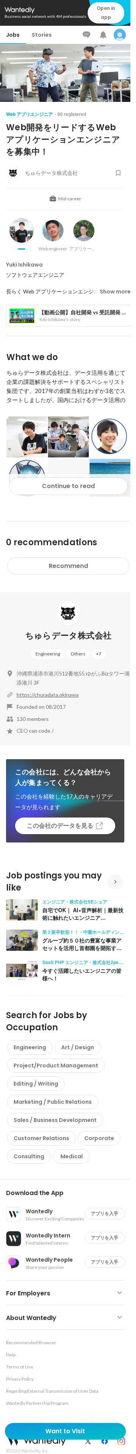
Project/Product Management (56, 1065)
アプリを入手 (104, 1213)
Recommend (68, 566)
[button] (68, 1193)
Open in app (106, 12)
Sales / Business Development (55, 1120)
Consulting (29, 1156)
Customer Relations (41, 1138)
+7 (98, 654)
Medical (71, 1156)
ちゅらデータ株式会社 (68, 635)
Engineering (48, 654)
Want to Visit (65, 1431)
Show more (115, 291)
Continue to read (68, 486)
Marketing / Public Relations (53, 1102)
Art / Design (77, 1047)
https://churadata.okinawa (48, 694)
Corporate (99, 1138)
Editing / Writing (36, 1083)
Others (78, 654)
